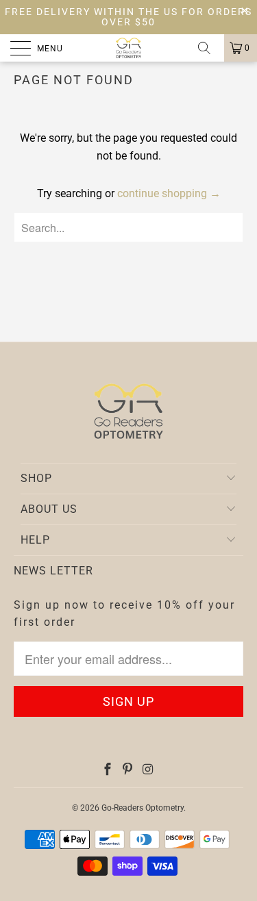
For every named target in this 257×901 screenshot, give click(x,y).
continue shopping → (169, 193)
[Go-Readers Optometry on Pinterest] (127, 770)
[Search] (209, 48)
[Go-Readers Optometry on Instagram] (148, 770)
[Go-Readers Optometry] (128, 48)
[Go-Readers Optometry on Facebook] (107, 770)
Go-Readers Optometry (142, 808)
